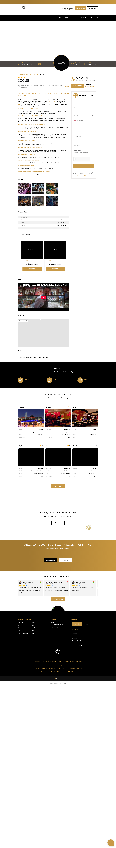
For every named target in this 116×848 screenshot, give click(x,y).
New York (69, 665)
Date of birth (76, 113)
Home (52, 622)
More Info (58, 522)
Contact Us (54, 629)
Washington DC (66, 672)
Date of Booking (77, 142)
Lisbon (54, 661)
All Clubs (36, 74)
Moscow (56, 665)
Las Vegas (48, 661)
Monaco (51, 665)
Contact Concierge (51, 560)
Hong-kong (29, 74)
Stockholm (79, 668)
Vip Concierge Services (57, 624)
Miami (41, 665)
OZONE (20, 630)
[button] (97, 588)
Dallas (75, 658)
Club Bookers (21, 74)
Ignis (20, 446)
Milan (45, 665)
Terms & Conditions (62, 678)
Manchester (79, 661)
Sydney (43, 672)
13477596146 (28, 381)
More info (74, 1)
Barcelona (45, 658)
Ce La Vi (21, 407)
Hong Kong (27, 18)
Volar (33, 633)
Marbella (35, 665)
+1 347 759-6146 (90, 86)
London (59, 661)
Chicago (62, 658)
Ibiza (42, 661)
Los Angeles (66, 661)
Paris (81, 665)
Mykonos (62, 665)
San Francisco (57, 668)
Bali (40, 658)
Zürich (73, 672)
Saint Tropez (49, 668)
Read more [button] (48, 594)
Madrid (72, 661)
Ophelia (75, 446)
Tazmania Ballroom (23, 633)
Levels (48, 446)
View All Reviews (58, 599)
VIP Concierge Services (71, 18)
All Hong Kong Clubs (56, 18)
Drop (74, 407)
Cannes (57, 658)
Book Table (32, 268)
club (19, 104)
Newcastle (76, 665)
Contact (93, 18)
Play (33, 630)
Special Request (77, 150)
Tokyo (48, 672)
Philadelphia (37, 668)
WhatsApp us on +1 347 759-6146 (84, 175)
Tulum (58, 672)
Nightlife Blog (83, 18)
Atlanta (36, 658)
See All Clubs (58, 486)
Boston (51, 658)
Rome (43, 668)
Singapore (72, 668)
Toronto (53, 672)
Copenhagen (69, 658)
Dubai (80, 658)
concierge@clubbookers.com (91, 381)
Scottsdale (65, 668)
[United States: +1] (75, 120)
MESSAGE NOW (77, 85)
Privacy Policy (52, 678)
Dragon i (48, 407)
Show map (67, 86)
